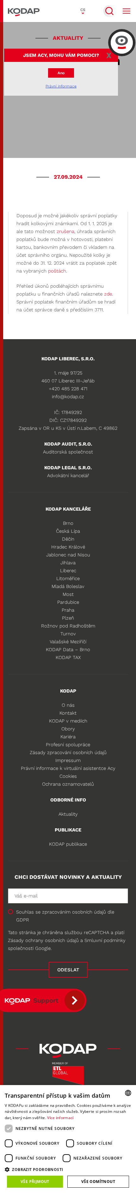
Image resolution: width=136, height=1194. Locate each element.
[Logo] (24, 11)
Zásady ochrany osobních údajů (43, 940)
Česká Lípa (68, 531)
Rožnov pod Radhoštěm (68, 626)
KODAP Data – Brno (68, 649)
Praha (68, 610)
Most (68, 594)
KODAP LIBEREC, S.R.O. (68, 359)
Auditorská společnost (68, 452)
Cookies (68, 776)
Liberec (68, 570)
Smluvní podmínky (105, 940)
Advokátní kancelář (68, 475)
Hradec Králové (68, 547)
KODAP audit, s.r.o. (68, 444)
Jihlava (68, 563)
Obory (68, 729)
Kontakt (68, 713)
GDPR (22, 920)
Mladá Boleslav (68, 586)
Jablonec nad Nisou (68, 555)
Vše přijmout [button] (35, 1181)
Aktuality (68, 814)
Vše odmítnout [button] (98, 1181)
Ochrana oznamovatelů (68, 784)
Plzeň (68, 618)
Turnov (68, 634)
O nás (68, 705)
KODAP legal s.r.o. (68, 468)
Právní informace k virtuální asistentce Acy (68, 768)
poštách (57, 271)
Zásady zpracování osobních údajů (68, 752)
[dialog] (68, 1139)
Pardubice (68, 602)
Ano (61, 73)
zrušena (65, 231)
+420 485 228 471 (68, 389)
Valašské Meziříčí (68, 642)
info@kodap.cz (68, 396)
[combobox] (128, 1093)
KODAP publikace (68, 844)
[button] (68, 1169)
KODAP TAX (68, 657)
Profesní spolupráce (68, 744)
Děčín (68, 539)
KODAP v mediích (68, 721)
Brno (68, 523)
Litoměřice (68, 578)
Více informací (60, 1117)
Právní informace (61, 86)
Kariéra (68, 737)
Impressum (68, 760)
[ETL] (68, 1075)
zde (108, 294)
